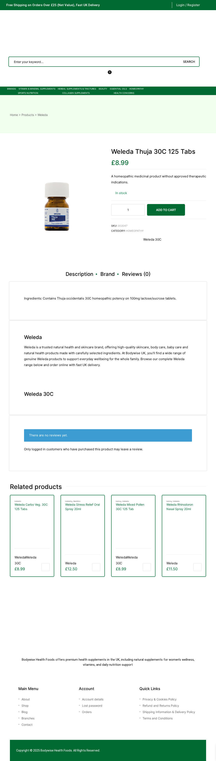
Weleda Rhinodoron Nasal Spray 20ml (179, 507)
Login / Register (188, 5)
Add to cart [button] (46, 567)
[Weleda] (127, 248)
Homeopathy (135, 230)
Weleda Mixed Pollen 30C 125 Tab (130, 507)
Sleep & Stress (77, 501)
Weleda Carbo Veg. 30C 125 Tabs (31, 507)
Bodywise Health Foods (56, 750)
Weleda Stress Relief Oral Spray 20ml (82, 507)
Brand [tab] (107, 274)
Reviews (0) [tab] (136, 274)
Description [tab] (79, 274)
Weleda (70, 563)
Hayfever (118, 501)
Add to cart (166, 210)
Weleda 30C (152, 239)
